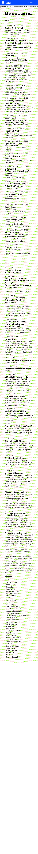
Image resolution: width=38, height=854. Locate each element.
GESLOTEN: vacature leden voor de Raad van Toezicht (17, 378)
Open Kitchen (11, 207)
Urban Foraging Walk (14, 219)
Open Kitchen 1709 (13, 143)
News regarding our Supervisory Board (13, 271)
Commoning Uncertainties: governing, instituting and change (16, 120)
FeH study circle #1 (13, 88)
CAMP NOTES (11, 55)
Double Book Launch (14, 28)
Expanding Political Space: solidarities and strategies (17, 69)
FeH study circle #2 (13, 194)
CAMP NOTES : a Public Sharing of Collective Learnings (19, 41)
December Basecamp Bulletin (18, 360)
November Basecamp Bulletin (18, 368)
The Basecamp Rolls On (15, 396)
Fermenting (10, 339)
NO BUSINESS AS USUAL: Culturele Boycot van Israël (17, 412)
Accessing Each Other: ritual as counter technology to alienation (16, 102)
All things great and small (16, 513)
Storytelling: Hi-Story (14, 441)
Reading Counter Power (15, 458)
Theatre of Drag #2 (13, 156)
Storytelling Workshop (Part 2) (18, 426)
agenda (7, 20)
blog (6, 262)
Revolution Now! (12, 232)
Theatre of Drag (12, 131)
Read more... (8, 575)
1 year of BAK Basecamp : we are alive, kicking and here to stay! (16, 323)
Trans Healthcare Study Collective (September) (15, 184)
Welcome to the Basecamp (17, 533)
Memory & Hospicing (14, 473)
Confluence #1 (11, 247)
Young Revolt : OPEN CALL (17, 278)
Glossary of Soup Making (16, 492)
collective (7, 579)
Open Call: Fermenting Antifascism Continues (15, 298)
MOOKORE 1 (10, 169)
